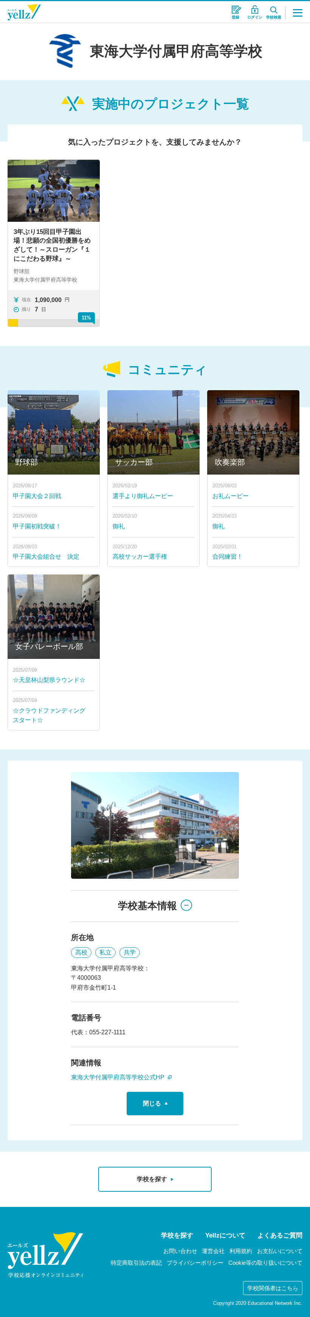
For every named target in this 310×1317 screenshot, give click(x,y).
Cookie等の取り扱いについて (265, 1262)
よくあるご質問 (279, 1235)
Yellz (24, 12)
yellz (45, 1255)
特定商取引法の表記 (136, 1262)
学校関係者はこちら (272, 1288)
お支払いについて (279, 1251)
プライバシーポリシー (195, 1262)
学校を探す (177, 1235)
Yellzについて (225, 1235)
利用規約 (240, 1251)
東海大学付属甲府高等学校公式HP (118, 1077)
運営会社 (213, 1251)
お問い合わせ (180, 1251)
